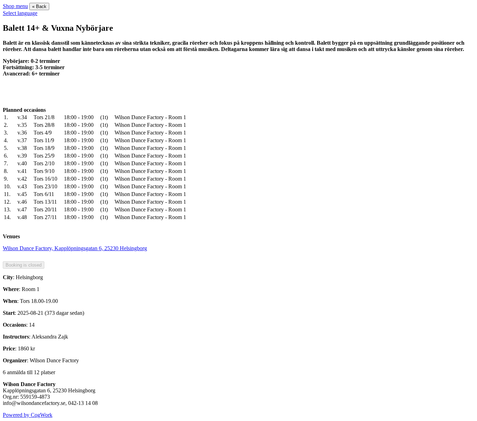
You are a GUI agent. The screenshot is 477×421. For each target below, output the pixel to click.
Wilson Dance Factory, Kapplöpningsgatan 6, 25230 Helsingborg (75, 248)
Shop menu (15, 6)
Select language (20, 13)
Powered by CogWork (27, 415)
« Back (39, 6)
